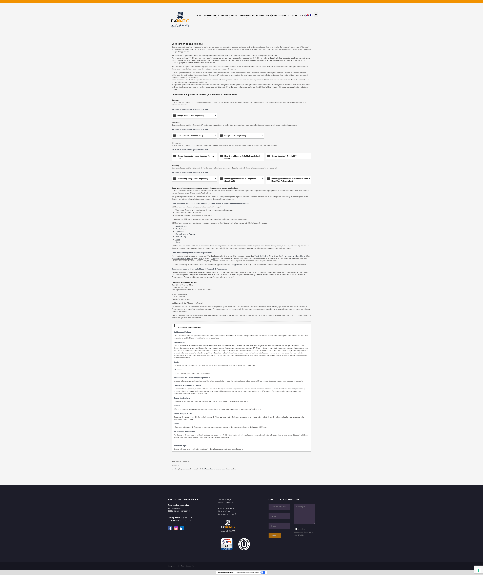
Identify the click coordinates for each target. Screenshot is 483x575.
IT (181, 518)
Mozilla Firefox (180, 229)
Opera (177, 242)
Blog (274, 15)
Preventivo (283, 15)
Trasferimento (247, 15)
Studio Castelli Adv (188, 566)
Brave (177, 239)
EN (186, 518)
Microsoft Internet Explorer (185, 234)
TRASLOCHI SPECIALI (229, 15)
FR (191, 518)
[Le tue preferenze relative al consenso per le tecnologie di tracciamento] (478, 570)
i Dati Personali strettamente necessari (213, 469)
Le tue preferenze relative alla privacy (247, 572)
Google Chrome (181, 226)
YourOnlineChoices (261, 256)
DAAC (200, 258)
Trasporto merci (263, 15)
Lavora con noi (298, 15)
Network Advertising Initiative (294, 256)
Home (198, 15)
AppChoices (237, 264)
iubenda (174, 469)
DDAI (213, 258)
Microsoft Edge (181, 236)
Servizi (216, 15)
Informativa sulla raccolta (225, 572)
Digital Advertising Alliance (183, 258)
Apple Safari (179, 231)
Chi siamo (207, 15)
